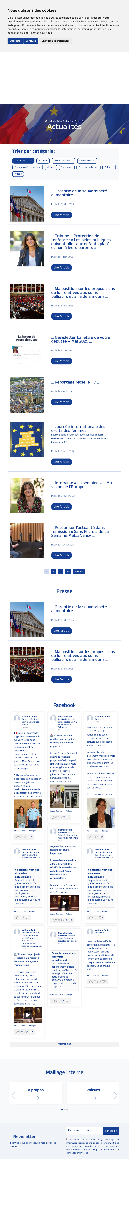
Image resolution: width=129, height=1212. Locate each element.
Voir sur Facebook (20, 831)
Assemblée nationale (31, 946)
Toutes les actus (23, 161)
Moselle (51, 168)
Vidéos (18, 174)
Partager (32, 831)
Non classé (66, 168)
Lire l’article (61, 631)
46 (68, 572)
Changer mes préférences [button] (56, 40)
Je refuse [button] (31, 40)
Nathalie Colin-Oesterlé (29, 718)
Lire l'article (61, 215)
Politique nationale (88, 168)
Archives (43, 161)
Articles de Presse (63, 161)
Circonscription (87, 161)
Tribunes (109, 168)
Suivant (79, 572)
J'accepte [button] (15, 40)
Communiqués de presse (27, 168)
